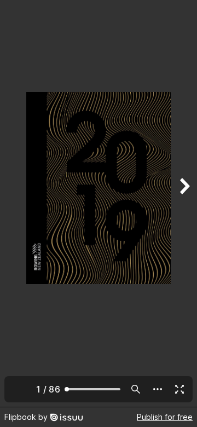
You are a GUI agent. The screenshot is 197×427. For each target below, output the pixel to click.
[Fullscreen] (179, 389)
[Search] (136, 389)
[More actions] (158, 389)
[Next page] (184, 203)
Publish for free (165, 417)
